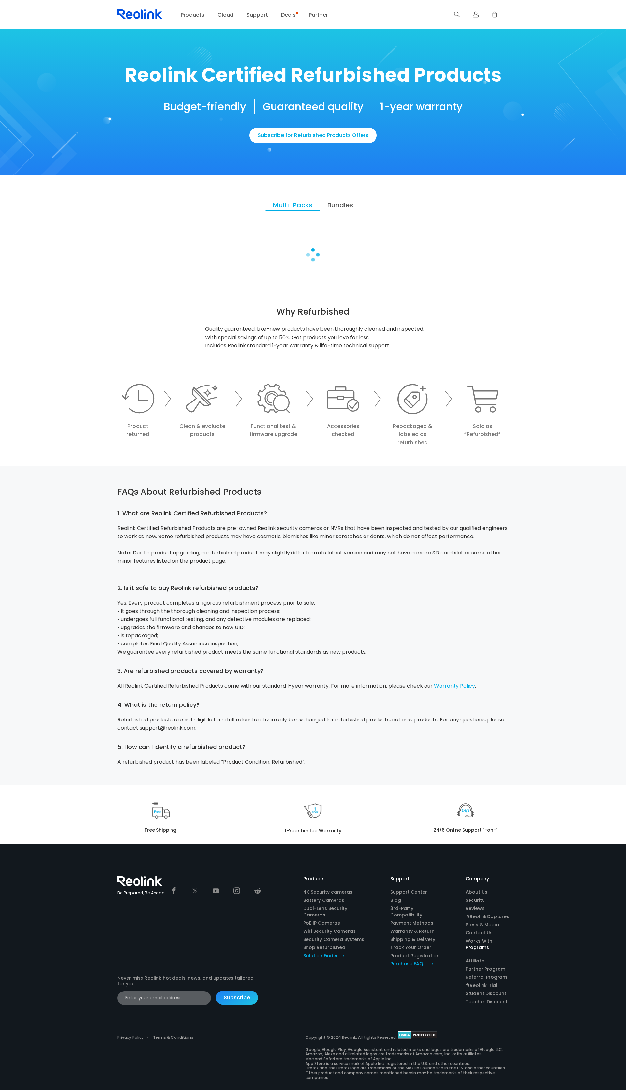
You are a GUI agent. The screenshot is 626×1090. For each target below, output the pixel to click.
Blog (395, 900)
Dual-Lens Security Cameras (325, 911)
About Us (476, 892)
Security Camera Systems (333, 939)
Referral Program (486, 977)
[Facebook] (174, 890)
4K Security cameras (327, 892)
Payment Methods (411, 923)
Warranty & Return (412, 931)
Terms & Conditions (173, 1037)
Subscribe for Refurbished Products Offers (313, 135)
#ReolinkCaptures (487, 916)
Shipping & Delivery (412, 939)
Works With (479, 941)
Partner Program (485, 969)
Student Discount (486, 993)
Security (475, 900)
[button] (457, 14)
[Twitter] (195, 890)
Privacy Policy (130, 1037)
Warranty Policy (454, 685)
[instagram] (236, 890)
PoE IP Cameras (321, 923)
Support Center (408, 892)
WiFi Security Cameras (329, 931)
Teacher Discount (487, 1001)
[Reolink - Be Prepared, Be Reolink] (139, 18)
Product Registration (415, 955)
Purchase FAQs (408, 964)
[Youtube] (216, 890)
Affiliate (475, 961)
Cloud (225, 15)
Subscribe (237, 997)
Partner (318, 15)
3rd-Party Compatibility (406, 911)
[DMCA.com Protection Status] (417, 1037)
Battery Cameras (323, 900)
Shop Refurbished (324, 947)
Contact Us (479, 933)
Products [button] (192, 15)
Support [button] (257, 15)
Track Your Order (410, 947)
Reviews (475, 908)
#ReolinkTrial (481, 985)
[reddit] (257, 890)
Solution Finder (320, 955)
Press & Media (482, 924)
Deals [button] (288, 15)
